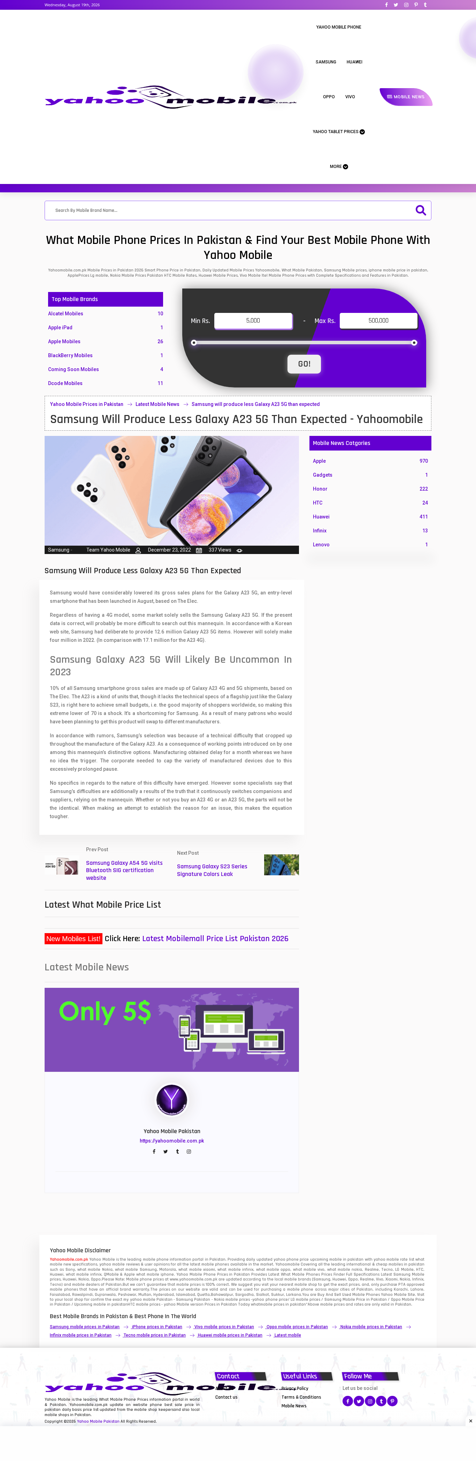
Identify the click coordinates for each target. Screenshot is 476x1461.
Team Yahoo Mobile (108, 550)
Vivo (350, 96)
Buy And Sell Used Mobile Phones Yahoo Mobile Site (366, 1294)
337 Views (220, 550)
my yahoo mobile (139, 1299)
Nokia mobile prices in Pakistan (371, 1326)
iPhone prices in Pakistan (157, 1326)
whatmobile (261, 1304)
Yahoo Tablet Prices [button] (336, 131)
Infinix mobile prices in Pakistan (81, 1335)
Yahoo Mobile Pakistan (98, 1421)
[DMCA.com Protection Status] (232, 1405)
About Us (224, 1388)
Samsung (326, 62)
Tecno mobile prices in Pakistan (155, 1335)
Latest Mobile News (157, 404)
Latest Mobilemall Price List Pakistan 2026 (215, 938)
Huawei (354, 62)
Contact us (226, 1397)
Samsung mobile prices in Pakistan (85, 1326)
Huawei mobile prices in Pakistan (230, 1335)
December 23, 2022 (169, 550)
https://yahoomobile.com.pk (172, 1141)
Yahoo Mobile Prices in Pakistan (86, 404)
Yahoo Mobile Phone (338, 27)
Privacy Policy (295, 1388)
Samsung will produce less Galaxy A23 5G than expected (256, 404)
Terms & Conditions (301, 1397)
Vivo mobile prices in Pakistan (224, 1326)
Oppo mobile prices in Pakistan (297, 1326)
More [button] (336, 166)
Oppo (329, 96)
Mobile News (408, 96)
